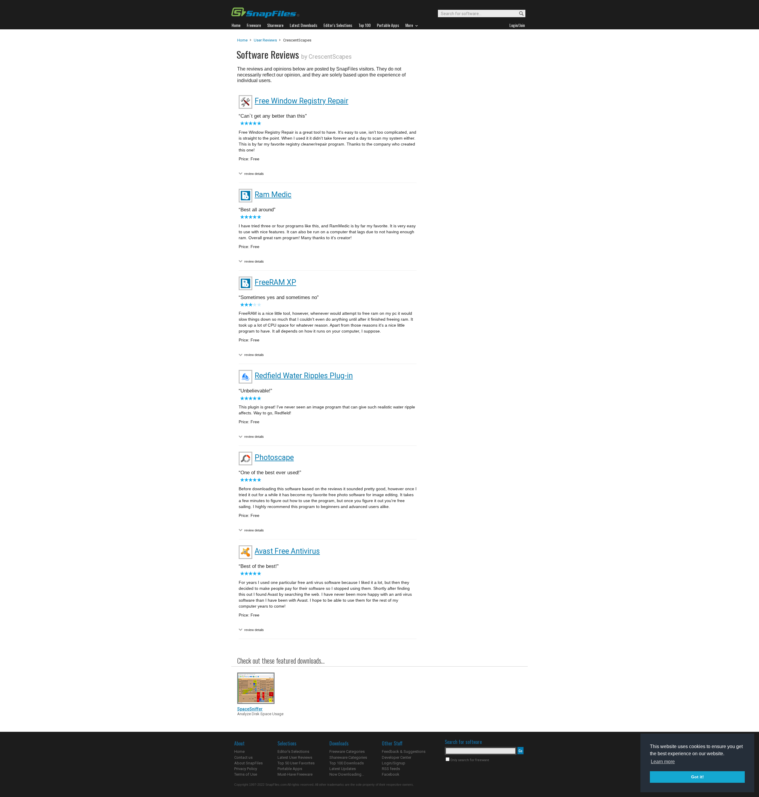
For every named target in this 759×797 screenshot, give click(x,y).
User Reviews (265, 40)
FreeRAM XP (275, 282)
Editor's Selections (293, 751)
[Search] (519, 14)
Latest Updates (342, 768)
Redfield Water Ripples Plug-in (304, 375)
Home (242, 40)
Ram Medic (273, 194)
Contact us (243, 757)
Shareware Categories (348, 757)
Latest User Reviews (295, 757)
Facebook (390, 774)
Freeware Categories (347, 751)
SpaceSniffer (250, 709)
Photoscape (274, 457)
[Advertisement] (471, 158)
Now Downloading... (346, 774)
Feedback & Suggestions (403, 751)
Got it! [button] (697, 776)
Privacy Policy (245, 768)
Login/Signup (393, 763)
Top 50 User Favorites (296, 763)
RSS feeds (391, 768)
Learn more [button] (663, 761)
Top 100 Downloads (346, 763)
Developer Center (396, 757)
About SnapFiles (248, 763)
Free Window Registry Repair (301, 101)
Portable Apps (290, 768)
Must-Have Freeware (295, 774)
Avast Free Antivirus (287, 551)
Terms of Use (245, 774)
